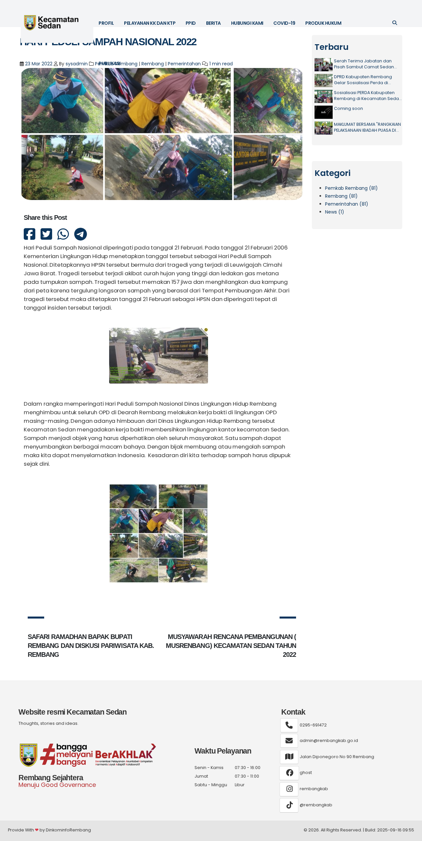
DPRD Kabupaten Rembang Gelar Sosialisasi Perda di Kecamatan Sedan (363, 79)
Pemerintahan (184, 63)
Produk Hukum (323, 23)
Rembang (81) (341, 196)
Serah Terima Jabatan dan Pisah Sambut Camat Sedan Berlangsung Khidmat (364, 64)
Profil (106, 23)
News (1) (334, 212)
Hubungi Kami (247, 23)
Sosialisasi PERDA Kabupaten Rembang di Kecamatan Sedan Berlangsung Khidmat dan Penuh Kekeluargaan (369, 95)
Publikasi (110, 63)
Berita (213, 23)
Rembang (152, 63)
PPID (191, 23)
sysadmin (77, 63)
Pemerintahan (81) (346, 204)
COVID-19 (284, 23)
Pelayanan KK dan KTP (149, 23)
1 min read (221, 63)
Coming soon (348, 108)
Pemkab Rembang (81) (351, 188)
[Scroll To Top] (410, 833)
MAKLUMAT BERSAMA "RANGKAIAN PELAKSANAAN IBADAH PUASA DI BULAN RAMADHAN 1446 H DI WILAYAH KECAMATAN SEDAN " (367, 127)
